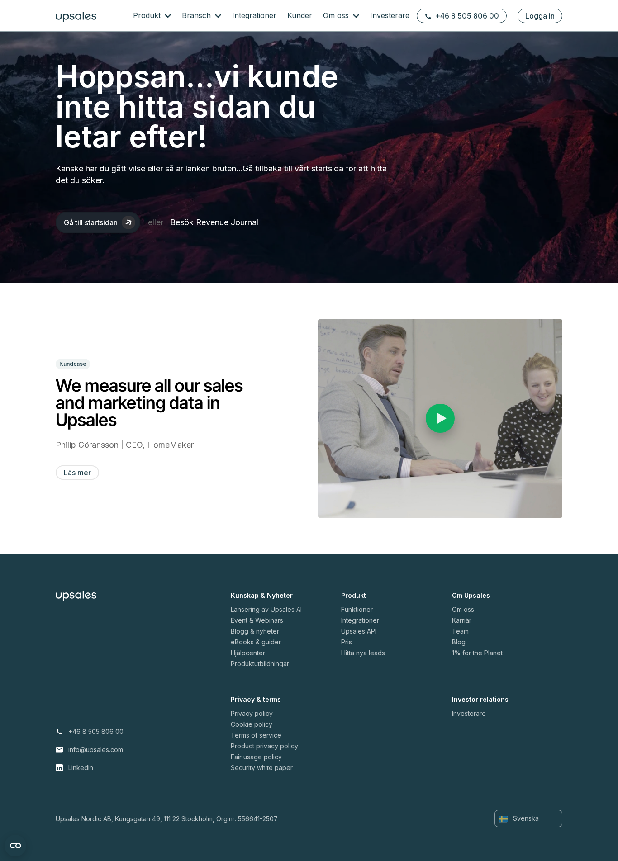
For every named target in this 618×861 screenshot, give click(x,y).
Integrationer (254, 15)
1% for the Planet (477, 653)
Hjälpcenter (248, 653)
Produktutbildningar (260, 663)
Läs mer (77, 472)
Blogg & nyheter (255, 631)
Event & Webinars (257, 620)
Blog (459, 642)
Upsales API (358, 631)
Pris (346, 642)
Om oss (337, 15)
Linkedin (80, 767)
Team (460, 631)
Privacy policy (252, 713)
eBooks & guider (256, 642)
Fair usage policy (256, 757)
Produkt (148, 15)
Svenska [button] (525, 818)
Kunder (299, 15)
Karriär (461, 620)
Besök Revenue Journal (214, 222)
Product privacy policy (264, 746)
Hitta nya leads (363, 653)
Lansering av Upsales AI (266, 609)
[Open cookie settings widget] (15, 845)
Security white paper (262, 767)
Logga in (540, 15)
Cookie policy (251, 724)
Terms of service (256, 735)
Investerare (389, 15)
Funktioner (357, 609)
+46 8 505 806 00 (467, 15)
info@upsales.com (95, 749)
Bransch (197, 15)
